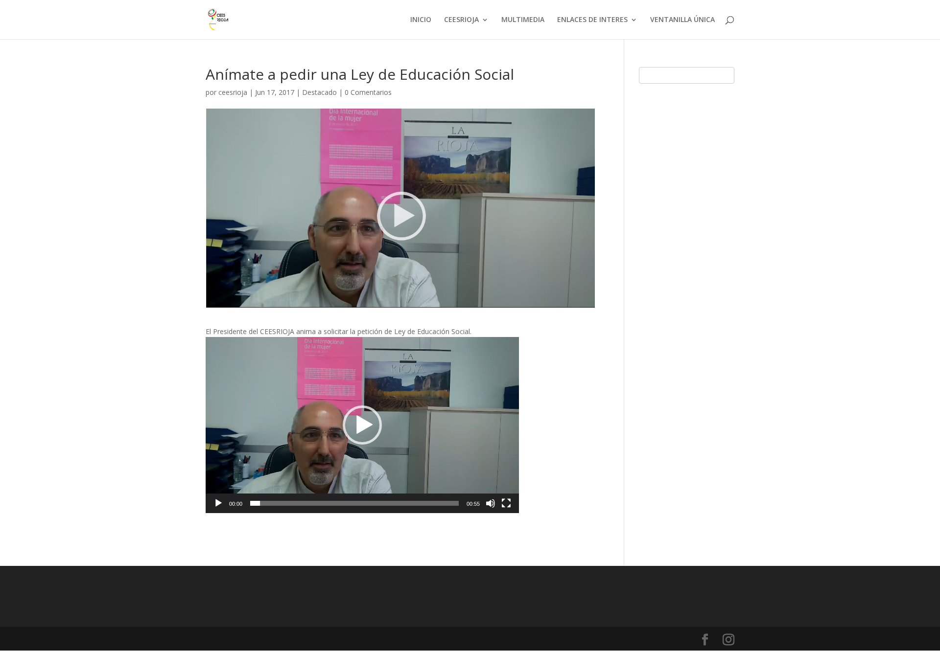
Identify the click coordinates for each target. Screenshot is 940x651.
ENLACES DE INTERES (592, 20)
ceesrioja (232, 92)
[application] (362, 425)
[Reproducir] (218, 503)
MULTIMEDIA (522, 20)
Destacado (319, 92)
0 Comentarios (368, 92)
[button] (362, 425)
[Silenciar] (490, 503)
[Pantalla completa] (506, 503)
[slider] (354, 503)
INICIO (420, 20)
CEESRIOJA (461, 20)
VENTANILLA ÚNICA (682, 20)
